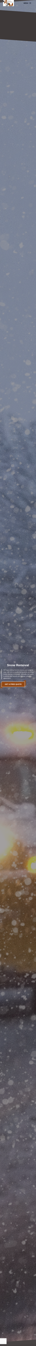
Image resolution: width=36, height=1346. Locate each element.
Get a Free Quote (13, 684)
